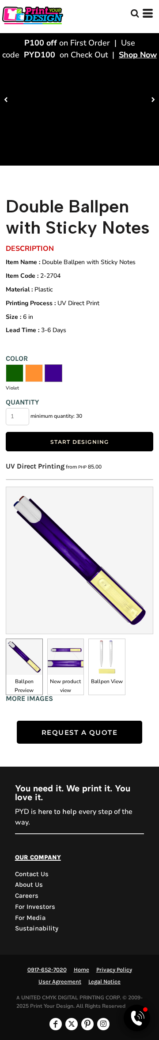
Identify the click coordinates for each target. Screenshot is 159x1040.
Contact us (32, 874)
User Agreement (59, 981)
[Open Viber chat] (137, 1018)
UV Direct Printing (35, 466)
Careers (26, 896)
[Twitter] (71, 1024)
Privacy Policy (114, 969)
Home (81, 969)
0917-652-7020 (47, 969)
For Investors (35, 907)
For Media (30, 918)
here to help (57, 811)
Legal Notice (104, 981)
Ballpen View (107, 681)
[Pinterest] (87, 1024)
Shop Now (138, 54)
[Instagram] (103, 1024)
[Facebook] (55, 1024)
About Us (29, 885)
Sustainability (36, 928)
